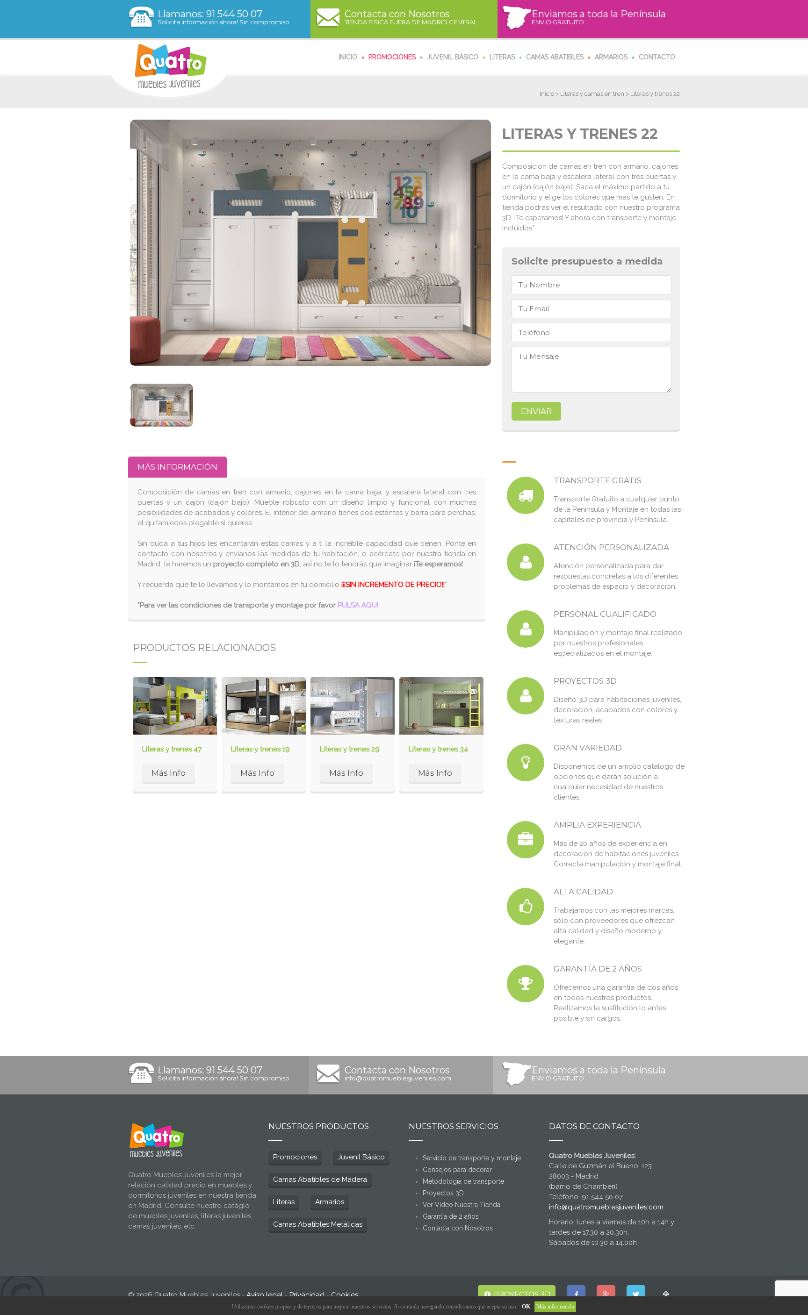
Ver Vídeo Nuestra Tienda (461, 1204)
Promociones (295, 1157)
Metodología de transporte (463, 1181)
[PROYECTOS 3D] (525, 696)
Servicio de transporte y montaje (472, 1158)
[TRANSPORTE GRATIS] (525, 495)
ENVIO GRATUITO (599, 17)
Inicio (547, 93)
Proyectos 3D (443, 1193)
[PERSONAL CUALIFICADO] (525, 629)
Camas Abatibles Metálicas (317, 1224)
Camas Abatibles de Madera (320, 1179)
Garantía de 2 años (451, 1216)
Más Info (169, 773)
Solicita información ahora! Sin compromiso (223, 17)
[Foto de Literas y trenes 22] (310, 243)
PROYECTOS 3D (521, 1294)
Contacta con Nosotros (458, 1228)
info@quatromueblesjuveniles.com (398, 1073)
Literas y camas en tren (592, 93)
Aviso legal (264, 1295)
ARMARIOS (611, 57)
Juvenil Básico (361, 1157)
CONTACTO (657, 57)
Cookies (344, 1295)
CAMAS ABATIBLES (555, 57)
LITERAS (502, 57)
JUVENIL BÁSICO (452, 57)
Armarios (329, 1202)
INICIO (348, 57)
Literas (284, 1202)
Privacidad (307, 1295)
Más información (555, 1306)
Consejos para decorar (457, 1169)
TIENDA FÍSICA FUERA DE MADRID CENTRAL (411, 17)
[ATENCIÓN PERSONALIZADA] (525, 562)
